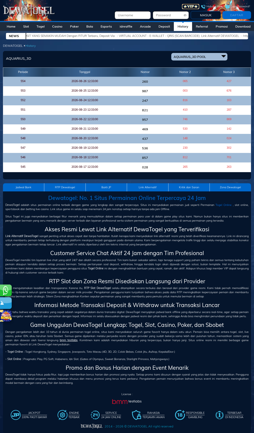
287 (229, 109)
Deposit (164, 26)
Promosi (222, 26)
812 (185, 157)
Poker (74, 26)
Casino (57, 26)
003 (185, 90)
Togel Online (224, 205)
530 (185, 129)
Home (11, 26)
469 (145, 129)
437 (145, 139)
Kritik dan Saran (189, 187)
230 (185, 148)
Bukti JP (106, 187)
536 (145, 148)
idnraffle (126, 26)
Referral (202, 26)
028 (145, 167)
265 (185, 167)
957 (145, 120)
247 (145, 101)
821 (145, 110)
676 (229, 90)
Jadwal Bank (23, 187)
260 (145, 82)
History (183, 26)
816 (185, 100)
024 (229, 138)
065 (185, 81)
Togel (41, 26)
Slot (26, 26)
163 (229, 100)
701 (229, 157)
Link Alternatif (148, 187)
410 (185, 109)
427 (229, 81)
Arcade (145, 26)
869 (229, 119)
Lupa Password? (240, 6)
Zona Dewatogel (230, 187)
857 (145, 158)
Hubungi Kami (215, 6)
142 (229, 129)
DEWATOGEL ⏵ (14, 46)
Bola (89, 26)
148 (185, 138)
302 (229, 148)
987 (145, 91)
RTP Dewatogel (65, 187)
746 (185, 119)
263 (229, 167)
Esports (106, 26)
